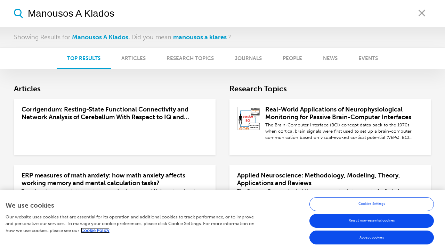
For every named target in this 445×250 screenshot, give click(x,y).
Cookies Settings (371, 204)
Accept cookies (371, 237)
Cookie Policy (95, 230)
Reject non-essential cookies (372, 220)
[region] (222, 220)
